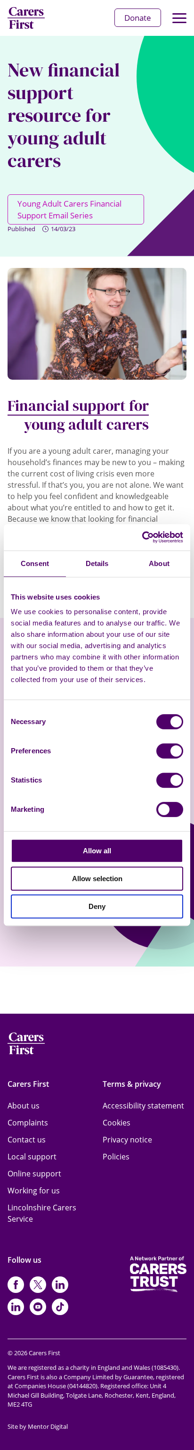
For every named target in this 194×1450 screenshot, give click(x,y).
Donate (137, 17)
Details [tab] (97, 563)
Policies (116, 1156)
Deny (97, 906)
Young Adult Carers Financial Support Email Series (69, 209)
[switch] (169, 750)
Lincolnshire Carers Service (42, 1213)
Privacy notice (127, 1139)
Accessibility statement (143, 1105)
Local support (32, 1156)
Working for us (34, 1190)
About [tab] (159, 563)
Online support (34, 1173)
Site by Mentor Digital (38, 1426)
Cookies (116, 1122)
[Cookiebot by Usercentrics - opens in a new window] (142, 537)
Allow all (97, 851)
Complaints (28, 1122)
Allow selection (97, 879)
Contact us (27, 1139)
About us (24, 1105)
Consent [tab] (35, 563)
